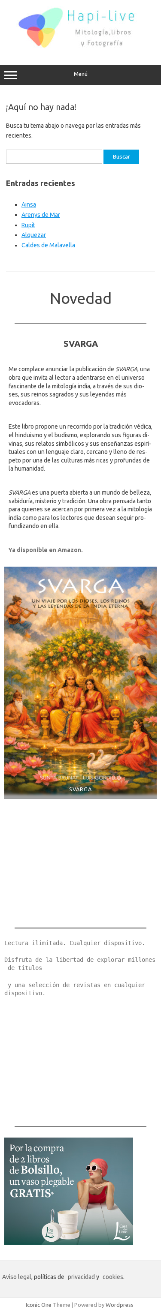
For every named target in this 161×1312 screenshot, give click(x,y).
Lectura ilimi (26, 943)
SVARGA (80, 789)
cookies (113, 1276)
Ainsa (28, 204)
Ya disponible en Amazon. (46, 549)
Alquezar (33, 234)
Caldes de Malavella (48, 245)
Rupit (28, 225)
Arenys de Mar (40, 214)
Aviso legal (16, 1276)
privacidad (81, 1276)
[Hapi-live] (80, 47)
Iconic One (39, 1305)
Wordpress (120, 1305)
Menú (81, 74)
